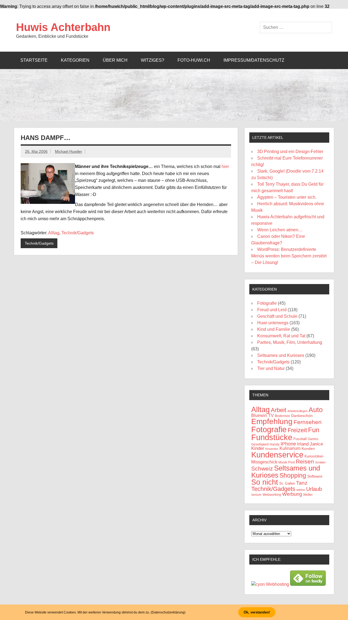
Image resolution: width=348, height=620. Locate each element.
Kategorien (75, 60)
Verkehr (256, 494)
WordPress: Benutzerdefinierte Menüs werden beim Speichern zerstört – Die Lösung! (289, 256)
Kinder (257, 448)
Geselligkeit (260, 444)
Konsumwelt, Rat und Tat (281, 336)
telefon (300, 489)
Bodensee (282, 416)
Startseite (34, 60)
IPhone (288, 444)
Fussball (300, 439)
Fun (313, 430)
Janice (316, 444)
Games (313, 439)
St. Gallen (287, 483)
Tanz (301, 483)
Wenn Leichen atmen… (280, 230)
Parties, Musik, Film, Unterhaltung (289, 342)
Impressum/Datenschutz (253, 60)
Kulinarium (289, 448)
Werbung (292, 494)
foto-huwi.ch (194, 60)
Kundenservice (277, 454)
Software (314, 476)
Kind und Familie (273, 329)
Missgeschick (264, 462)
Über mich (115, 60)
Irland (303, 444)
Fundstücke (271, 437)
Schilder (320, 462)
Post (291, 462)
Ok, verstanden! (257, 612)
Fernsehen (308, 422)
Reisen (305, 461)
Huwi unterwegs (272, 322)
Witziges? (152, 60)
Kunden (308, 448)
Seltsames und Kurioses (280, 355)
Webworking (272, 495)
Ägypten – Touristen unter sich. (286, 197)
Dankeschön (302, 415)
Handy (274, 444)
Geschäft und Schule (277, 316)
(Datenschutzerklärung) (168, 612)
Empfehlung (272, 421)
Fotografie (267, 303)
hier (225, 166)
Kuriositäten (313, 456)
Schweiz (262, 468)
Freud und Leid (272, 309)
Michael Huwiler (68, 151)
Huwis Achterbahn (63, 27)
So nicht (264, 482)
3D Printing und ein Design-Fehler (290, 151)
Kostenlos (271, 448)
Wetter (308, 495)
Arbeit (278, 410)
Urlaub (314, 489)
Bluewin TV (262, 415)
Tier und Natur (271, 368)
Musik (282, 462)
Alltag (53, 232)
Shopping (292, 475)
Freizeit (297, 430)
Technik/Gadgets (77, 232)
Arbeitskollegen (297, 411)
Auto (316, 409)
